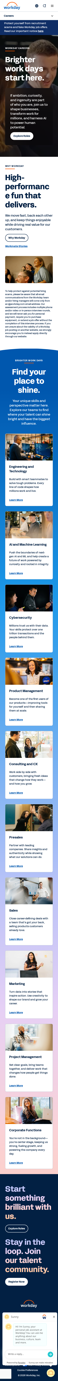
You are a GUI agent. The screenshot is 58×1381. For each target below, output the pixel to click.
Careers (9, 16)
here (40, 31)
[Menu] (52, 6)
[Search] (44, 6)
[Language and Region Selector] (37, 6)
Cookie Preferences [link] (27, 1369)
